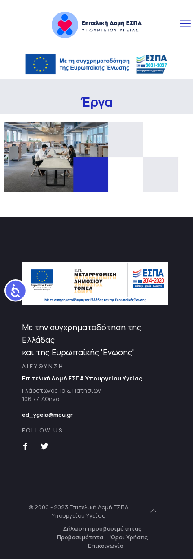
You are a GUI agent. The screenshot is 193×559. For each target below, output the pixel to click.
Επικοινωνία (105, 546)
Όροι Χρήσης (129, 537)
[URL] (96, 24)
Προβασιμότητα (80, 537)
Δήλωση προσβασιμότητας (102, 528)
